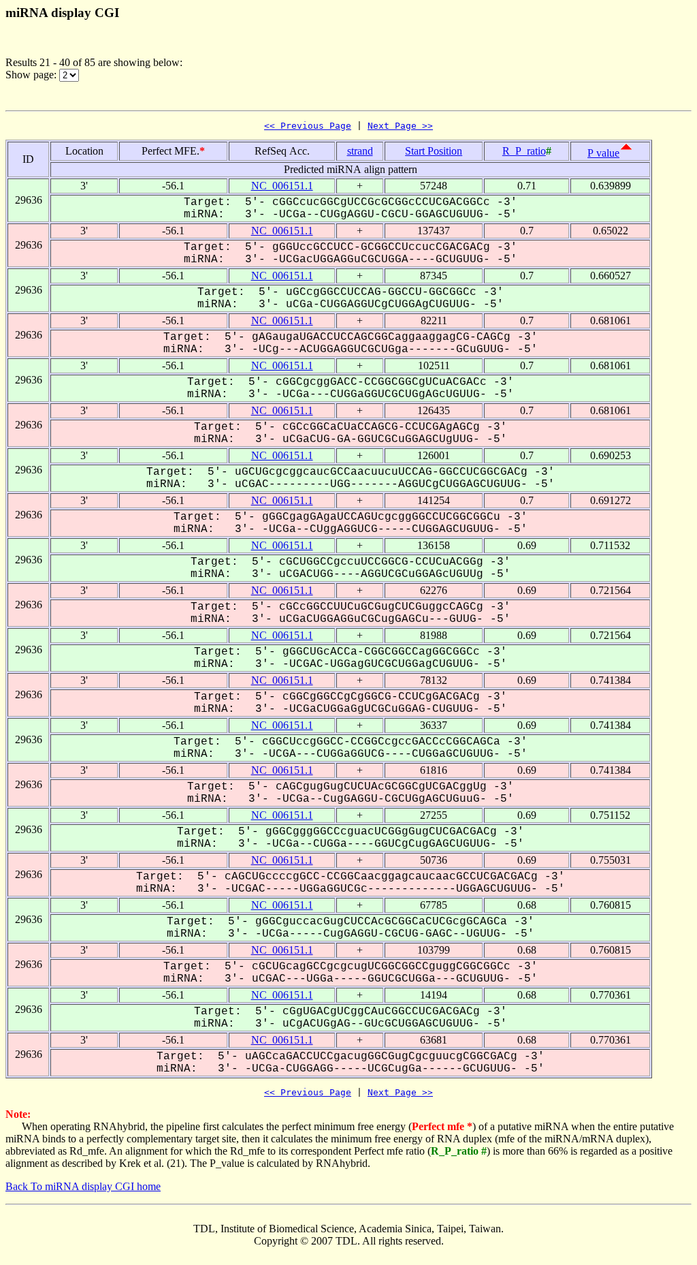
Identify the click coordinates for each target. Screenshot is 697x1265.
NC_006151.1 (282, 185)
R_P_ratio (524, 151)
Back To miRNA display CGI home (83, 1186)
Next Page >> (400, 126)
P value (603, 153)
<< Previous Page (307, 126)
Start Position (433, 151)
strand (360, 151)
